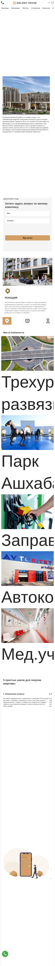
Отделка (31, 57)
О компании (35, 8)
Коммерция (15, 8)
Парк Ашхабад (11, 62)
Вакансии (46, 8)
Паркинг (31, 62)
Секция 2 (27, 321)
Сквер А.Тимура (11, 57)
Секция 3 (48, 321)
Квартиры (5, 8)
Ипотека (25, 8)
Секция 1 (7, 321)
